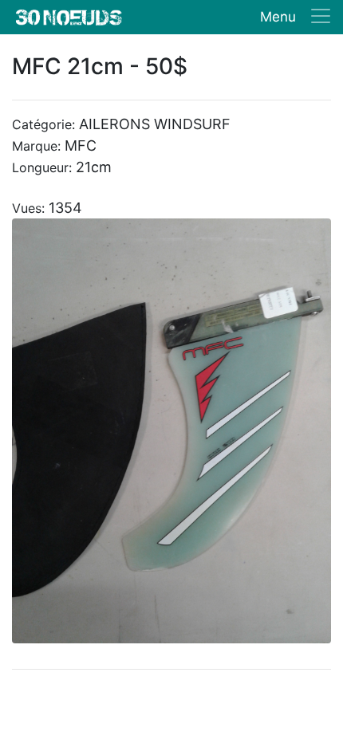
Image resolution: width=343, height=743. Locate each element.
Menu (278, 17)
